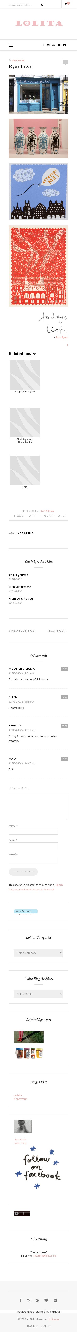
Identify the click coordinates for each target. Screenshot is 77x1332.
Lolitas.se (54, 1319)
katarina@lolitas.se (44, 1255)
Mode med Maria (22, 668)
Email (13, 840)
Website (13, 854)
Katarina (47, 511)
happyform (20, 1099)
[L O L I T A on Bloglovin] (26, 914)
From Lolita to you (21, 598)
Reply (64, 668)
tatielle (18, 1095)
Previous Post (23, 630)
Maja (12, 758)
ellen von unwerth (20, 587)
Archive (18, 60)
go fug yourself (18, 575)
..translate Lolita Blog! (20, 1141)
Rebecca (15, 725)
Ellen (13, 697)
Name (13, 826)
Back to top (37, 1326)
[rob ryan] (38, 306)
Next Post (57, 630)
